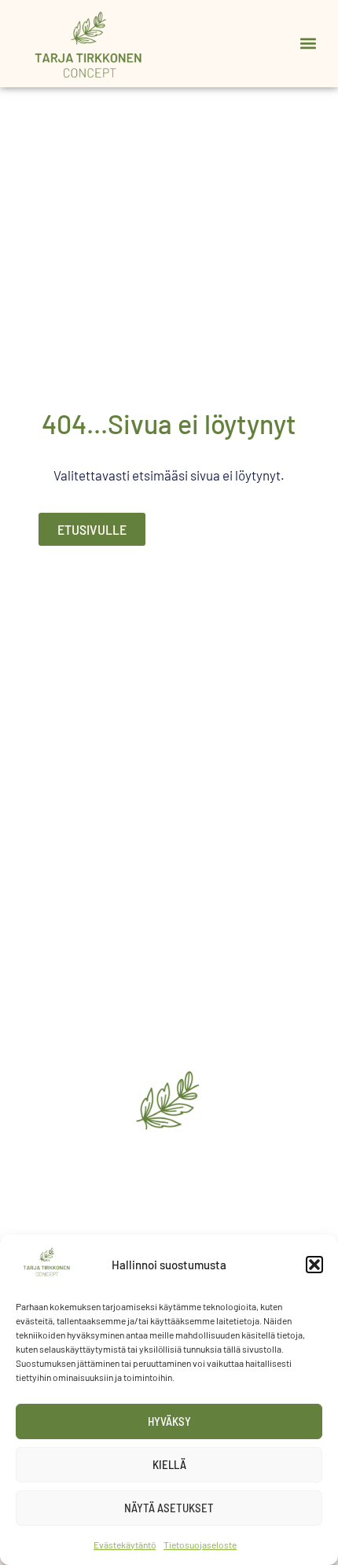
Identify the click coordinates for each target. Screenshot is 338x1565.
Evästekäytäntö (125, 1544)
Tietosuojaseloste (200, 1544)
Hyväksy (169, 1421)
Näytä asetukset (169, 1508)
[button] (314, 1264)
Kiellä (169, 1464)
